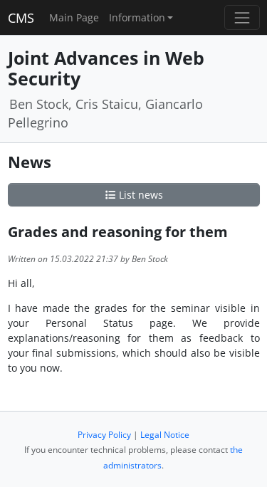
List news (139, 194)
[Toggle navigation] (241, 17)
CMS (21, 17)
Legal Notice (164, 435)
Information (137, 17)
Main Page (74, 17)
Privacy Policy (104, 435)
